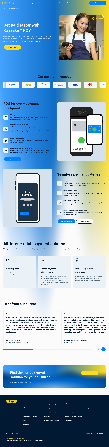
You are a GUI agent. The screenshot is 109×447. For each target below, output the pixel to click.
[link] (89, 433)
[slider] (54, 349)
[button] (6, 117)
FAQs (78, 249)
